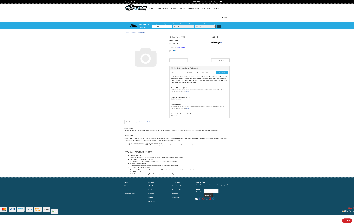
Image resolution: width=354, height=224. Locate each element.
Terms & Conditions (178, 186)
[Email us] (196, 198)
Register (216, 2)
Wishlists (205, 2)
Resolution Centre (129, 193)
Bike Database (162, 8)
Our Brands (182, 8)
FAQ (203, 8)
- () (224, 17)
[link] (200, 198)
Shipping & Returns (193, 8)
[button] (189, 47)
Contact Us (216, 8)
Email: (198, 189)
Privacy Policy (176, 197)
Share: (171, 50)
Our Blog (151, 193)
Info (221, 42)
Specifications (140, 122)
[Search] (125, 1)
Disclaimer (175, 193)
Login (210, 2)
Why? (187, 91)
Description (129, 122)
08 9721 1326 (197, 2)
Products (152, 8)
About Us (173, 8)
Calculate (222, 72)
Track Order (127, 189)
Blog (208, 8)
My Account (127, 186)
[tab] (129, 122)
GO (219, 27)
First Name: (200, 192)
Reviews (149, 122)
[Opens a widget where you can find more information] (347, 220)
